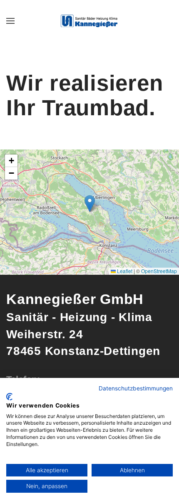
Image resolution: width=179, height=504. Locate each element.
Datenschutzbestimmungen (136, 388)
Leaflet (124, 270)
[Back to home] (89, 21)
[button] (10, 21)
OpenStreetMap (159, 270)
